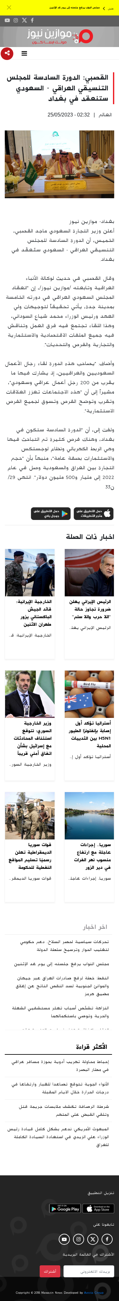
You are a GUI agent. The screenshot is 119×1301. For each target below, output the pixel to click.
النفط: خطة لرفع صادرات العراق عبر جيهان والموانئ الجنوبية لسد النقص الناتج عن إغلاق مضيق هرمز (62, 986)
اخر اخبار (95, 926)
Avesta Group (93, 1293)
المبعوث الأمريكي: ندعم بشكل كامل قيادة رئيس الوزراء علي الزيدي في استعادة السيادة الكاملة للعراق (58, 1137)
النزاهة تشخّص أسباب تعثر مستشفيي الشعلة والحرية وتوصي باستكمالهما (60, 1012)
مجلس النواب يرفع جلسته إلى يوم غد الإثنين (75, 7)
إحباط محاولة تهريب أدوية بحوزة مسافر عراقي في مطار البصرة (60, 1066)
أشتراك (50, 1271)
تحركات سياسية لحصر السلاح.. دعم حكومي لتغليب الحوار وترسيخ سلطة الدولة (64, 946)
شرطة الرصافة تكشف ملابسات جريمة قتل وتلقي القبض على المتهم (64, 1110)
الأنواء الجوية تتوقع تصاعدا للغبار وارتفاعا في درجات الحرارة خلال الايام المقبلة (60, 1088)
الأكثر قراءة (91, 1046)
